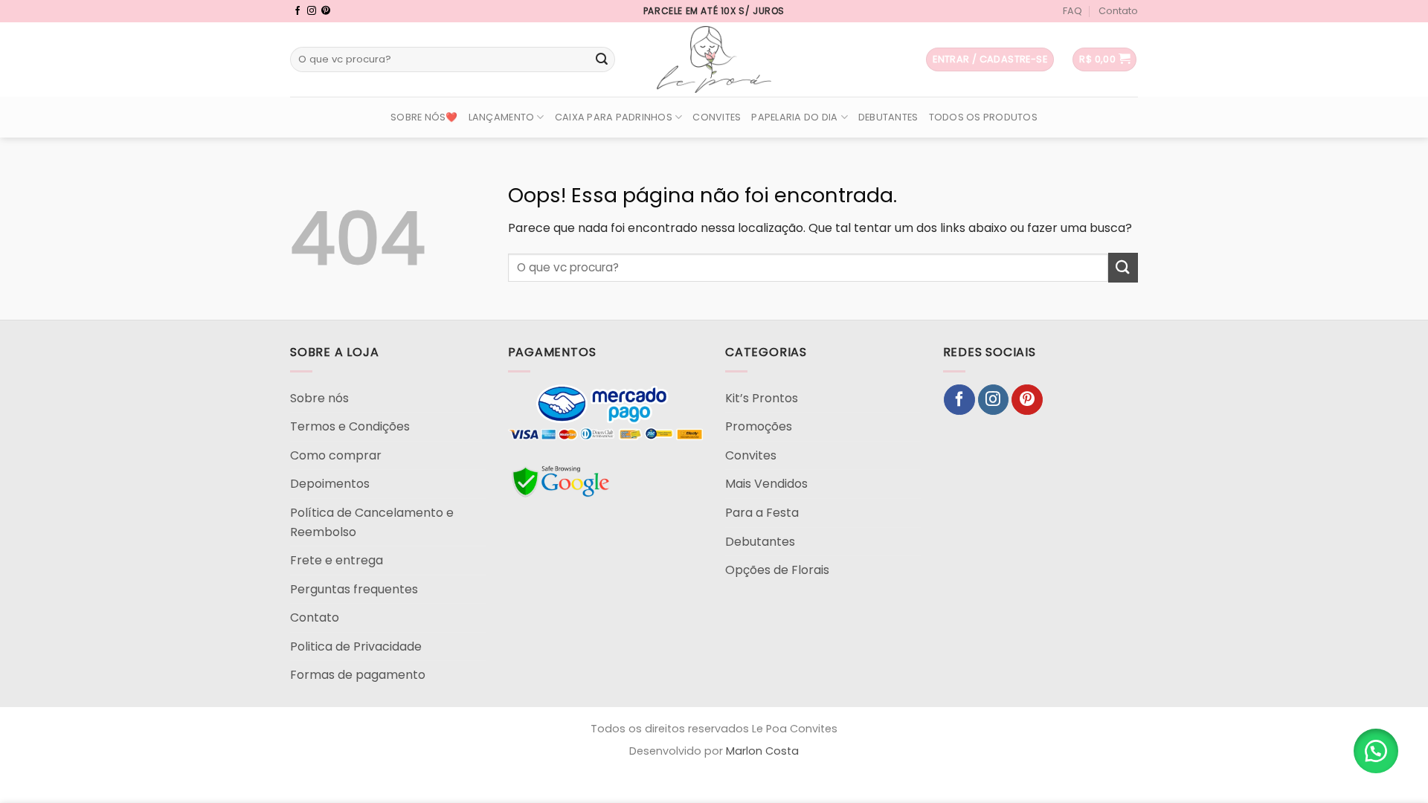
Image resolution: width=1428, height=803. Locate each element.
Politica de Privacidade (356, 646)
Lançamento (502, 117)
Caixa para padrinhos (613, 117)
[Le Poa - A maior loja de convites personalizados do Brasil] (714, 59)
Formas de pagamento (357, 674)
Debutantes (888, 117)
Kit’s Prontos (761, 398)
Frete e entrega (336, 560)
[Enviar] (601, 59)
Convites (716, 117)
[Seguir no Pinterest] (325, 11)
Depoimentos (330, 483)
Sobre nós (319, 398)
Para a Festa (762, 512)
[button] (1376, 751)
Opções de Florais (777, 569)
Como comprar (336, 455)
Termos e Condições (350, 426)
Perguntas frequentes (354, 589)
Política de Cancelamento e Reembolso (372, 522)
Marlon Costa (762, 751)
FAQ (1072, 10)
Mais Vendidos (766, 483)
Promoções (758, 426)
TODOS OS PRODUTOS (983, 117)
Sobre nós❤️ (424, 117)
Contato (1118, 10)
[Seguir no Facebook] (297, 11)
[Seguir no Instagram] (311, 11)
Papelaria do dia (794, 117)
